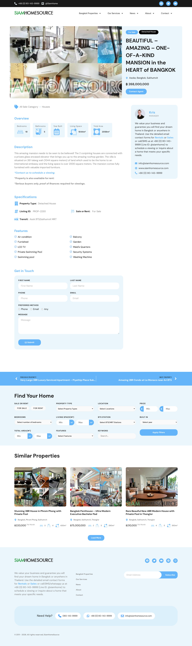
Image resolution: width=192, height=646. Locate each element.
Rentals (159, 137)
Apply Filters (159, 432)
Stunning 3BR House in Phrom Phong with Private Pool (37, 512)
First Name (24, 280)
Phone (21, 293)
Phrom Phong (31, 520)
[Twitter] (168, 3)
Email (73, 293)
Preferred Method (28, 305)
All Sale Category (29, 106)
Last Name (75, 280)
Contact (165, 13)
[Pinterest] (168, 560)
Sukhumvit (152, 77)
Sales (170, 137)
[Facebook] (161, 3)
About (148, 13)
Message (23, 315)
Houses (46, 106)
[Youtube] (175, 3)
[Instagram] (175, 560)
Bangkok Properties (88, 13)
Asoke (132, 77)
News (132, 13)
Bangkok (141, 77)
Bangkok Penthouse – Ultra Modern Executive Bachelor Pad (90, 512)
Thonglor (95, 520)
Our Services (114, 13)
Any (46, 309)
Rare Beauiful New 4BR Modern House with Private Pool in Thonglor (150, 512)
